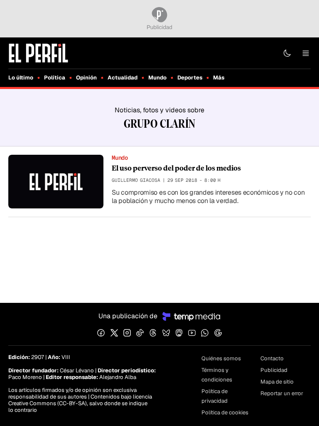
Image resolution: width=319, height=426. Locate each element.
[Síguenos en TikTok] (140, 333)
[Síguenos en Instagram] (127, 333)
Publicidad (273, 370)
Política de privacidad (214, 396)
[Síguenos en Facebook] (101, 333)
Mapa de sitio (277, 381)
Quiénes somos (221, 358)
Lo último (20, 77)
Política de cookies (224, 412)
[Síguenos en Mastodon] (179, 333)
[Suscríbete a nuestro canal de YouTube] (192, 333)
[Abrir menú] (305, 53)
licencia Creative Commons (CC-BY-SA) (80, 400)
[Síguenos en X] (114, 333)
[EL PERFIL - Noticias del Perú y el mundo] (38, 52)
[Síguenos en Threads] (153, 333)
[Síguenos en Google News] (218, 333)
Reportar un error (281, 393)
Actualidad (122, 77)
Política (54, 77)
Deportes (189, 77)
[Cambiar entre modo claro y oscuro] (287, 53)
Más (218, 77)
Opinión (86, 77)
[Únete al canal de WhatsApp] (205, 333)
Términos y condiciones (216, 375)
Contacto (272, 358)
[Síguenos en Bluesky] (166, 333)
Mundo (157, 77)
